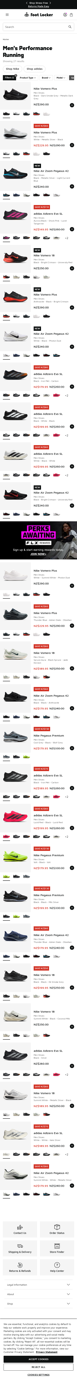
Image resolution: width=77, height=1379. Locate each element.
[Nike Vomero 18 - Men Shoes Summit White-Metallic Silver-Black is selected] (6, 1115)
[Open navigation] (7, 14)
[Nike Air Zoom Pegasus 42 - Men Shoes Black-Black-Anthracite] (36, 195)
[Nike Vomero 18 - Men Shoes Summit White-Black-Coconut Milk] (16, 277)
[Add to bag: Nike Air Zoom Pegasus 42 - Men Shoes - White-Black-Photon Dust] (72, 347)
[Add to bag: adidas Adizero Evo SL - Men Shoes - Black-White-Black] (72, 426)
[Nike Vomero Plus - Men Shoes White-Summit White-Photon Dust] (46, 114)
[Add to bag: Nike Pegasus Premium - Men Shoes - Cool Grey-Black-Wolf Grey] (72, 748)
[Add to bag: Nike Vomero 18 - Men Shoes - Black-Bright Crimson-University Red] (72, 268)
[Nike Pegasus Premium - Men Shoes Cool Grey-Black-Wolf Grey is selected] (6, 757)
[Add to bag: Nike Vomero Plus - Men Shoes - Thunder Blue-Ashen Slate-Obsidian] (72, 625)
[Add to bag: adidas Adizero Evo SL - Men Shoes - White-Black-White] (72, 466)
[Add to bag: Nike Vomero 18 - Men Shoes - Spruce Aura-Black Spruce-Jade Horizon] (72, 668)
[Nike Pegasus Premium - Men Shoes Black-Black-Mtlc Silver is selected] (6, 917)
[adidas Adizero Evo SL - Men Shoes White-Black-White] (56, 238)
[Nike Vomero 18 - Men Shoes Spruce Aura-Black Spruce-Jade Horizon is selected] (6, 677)
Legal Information (17, 1284)
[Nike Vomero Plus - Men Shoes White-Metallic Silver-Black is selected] (6, 154)
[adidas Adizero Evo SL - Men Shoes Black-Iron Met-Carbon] (26, 238)
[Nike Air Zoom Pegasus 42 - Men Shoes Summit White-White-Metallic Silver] (26, 195)
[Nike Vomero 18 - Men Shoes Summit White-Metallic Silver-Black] (36, 277)
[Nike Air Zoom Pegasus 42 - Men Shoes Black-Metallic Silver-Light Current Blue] (56, 356)
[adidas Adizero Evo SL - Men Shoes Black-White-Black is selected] (6, 435)
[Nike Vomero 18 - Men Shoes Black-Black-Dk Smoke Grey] (26, 277)
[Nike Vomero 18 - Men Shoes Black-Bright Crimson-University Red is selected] (6, 277)
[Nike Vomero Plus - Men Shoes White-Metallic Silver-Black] (16, 114)
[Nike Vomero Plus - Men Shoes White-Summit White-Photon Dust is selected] (6, 595)
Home (6, 39)
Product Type (26, 77)
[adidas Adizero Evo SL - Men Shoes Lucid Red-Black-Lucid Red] (56, 395)
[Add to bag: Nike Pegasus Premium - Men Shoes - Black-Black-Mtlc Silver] (72, 908)
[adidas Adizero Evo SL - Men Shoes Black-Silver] (16, 238)
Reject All (38, 1367)
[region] (38, 5)
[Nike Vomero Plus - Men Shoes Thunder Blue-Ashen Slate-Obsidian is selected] (6, 634)
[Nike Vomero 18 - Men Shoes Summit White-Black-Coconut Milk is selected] (6, 1036)
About (10, 1294)
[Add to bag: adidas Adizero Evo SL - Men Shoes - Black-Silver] (72, 1066)
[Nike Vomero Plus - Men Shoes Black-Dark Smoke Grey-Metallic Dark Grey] (46, 154)
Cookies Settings (38, 1374)
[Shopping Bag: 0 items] (71, 14)
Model (60, 77)
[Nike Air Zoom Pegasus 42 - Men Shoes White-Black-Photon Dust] (56, 195)
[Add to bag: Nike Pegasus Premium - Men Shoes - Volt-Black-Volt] (72, 868)
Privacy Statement (46, 1352)
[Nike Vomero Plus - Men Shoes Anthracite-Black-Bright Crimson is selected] (6, 316)
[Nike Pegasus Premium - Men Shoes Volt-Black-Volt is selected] (6, 877)
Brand (45, 77)
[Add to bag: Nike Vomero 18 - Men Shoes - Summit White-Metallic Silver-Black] (72, 1106)
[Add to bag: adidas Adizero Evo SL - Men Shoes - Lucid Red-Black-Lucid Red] (72, 828)
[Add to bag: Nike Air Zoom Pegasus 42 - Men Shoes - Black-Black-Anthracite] (72, 708)
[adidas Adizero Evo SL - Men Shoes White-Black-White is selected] (6, 475)
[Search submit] (70, 27)
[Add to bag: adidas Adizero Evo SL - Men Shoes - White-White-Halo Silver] (72, 1146)
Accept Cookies (39, 1359)
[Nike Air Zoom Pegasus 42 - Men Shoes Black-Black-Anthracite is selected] (6, 717)
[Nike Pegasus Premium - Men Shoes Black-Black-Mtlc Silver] (16, 757)
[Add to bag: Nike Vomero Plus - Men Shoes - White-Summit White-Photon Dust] (72, 586)
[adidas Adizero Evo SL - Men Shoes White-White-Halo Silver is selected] (6, 1155)
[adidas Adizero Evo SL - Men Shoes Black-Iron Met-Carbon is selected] (6, 395)
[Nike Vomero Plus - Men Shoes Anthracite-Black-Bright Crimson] (36, 114)
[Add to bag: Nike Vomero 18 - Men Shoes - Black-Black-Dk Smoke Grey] (72, 987)
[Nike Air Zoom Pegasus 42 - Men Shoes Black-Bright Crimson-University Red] (46, 195)
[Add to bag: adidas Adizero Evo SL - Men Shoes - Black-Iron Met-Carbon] (72, 386)
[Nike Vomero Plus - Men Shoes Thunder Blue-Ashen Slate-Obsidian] (26, 114)
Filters (10, 77)
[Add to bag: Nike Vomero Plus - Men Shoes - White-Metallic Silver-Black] (72, 145)
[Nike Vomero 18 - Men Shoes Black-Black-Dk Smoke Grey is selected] (6, 996)
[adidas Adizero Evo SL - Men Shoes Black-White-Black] (46, 238)
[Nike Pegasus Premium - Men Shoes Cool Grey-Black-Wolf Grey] (26, 877)
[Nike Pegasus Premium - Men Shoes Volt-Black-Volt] (26, 757)
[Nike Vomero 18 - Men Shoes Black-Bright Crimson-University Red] (46, 677)
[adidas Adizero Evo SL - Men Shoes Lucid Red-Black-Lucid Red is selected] (6, 837)
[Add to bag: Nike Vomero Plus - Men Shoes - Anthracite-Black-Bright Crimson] (72, 307)
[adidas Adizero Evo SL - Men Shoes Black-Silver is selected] (6, 1075)
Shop (10, 1303)
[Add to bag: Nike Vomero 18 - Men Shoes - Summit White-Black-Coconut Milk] (72, 1027)
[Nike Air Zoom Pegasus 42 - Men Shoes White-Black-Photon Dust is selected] (6, 356)
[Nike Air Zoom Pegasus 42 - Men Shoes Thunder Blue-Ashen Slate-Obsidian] (16, 195)
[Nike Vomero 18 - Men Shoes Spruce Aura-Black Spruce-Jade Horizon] (46, 277)
